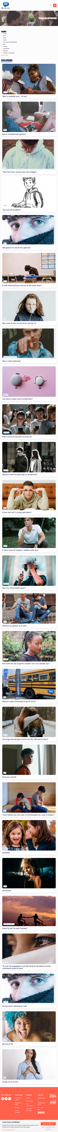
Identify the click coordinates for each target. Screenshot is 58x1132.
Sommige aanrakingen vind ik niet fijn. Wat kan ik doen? (25, 739)
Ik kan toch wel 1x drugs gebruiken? (17, 512)
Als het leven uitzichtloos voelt (14, 1006)
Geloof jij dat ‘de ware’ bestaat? (14, 928)
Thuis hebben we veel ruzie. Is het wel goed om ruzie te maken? (28, 815)
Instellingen (48, 1129)
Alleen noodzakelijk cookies (48, 1127)
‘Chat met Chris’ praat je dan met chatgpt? (19, 172)
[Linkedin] (43, 1112)
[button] (51, 5)
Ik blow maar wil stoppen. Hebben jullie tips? (20, 550)
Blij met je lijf (7, 1044)
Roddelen (6, 853)
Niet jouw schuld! (9, 777)
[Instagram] (39, 1112)
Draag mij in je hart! (10, 1082)
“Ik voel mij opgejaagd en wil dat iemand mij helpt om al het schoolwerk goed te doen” (26, 967)
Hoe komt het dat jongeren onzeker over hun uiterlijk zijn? (25, 664)
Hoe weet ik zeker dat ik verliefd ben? (17, 399)
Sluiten (13, 1130)
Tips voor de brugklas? (11, 210)
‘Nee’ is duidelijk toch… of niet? (14, 96)
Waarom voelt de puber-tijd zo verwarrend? (19, 474)
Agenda (28, 1098)
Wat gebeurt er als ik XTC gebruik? (16, 248)
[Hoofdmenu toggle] (54, 5)
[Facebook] (41, 1112)
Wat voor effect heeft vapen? (14, 588)
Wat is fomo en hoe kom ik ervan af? (17, 437)
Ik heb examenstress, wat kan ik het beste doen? (22, 285)
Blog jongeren (29, 1101)
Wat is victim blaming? (11, 361)
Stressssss (6, 890)
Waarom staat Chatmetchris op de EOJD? (19, 701)
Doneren (17, 1107)
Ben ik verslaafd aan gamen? (14, 134)
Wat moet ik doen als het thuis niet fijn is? (19, 323)
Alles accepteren (48, 1123)
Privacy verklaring (6, 1130)
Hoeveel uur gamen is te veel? (14, 626)
